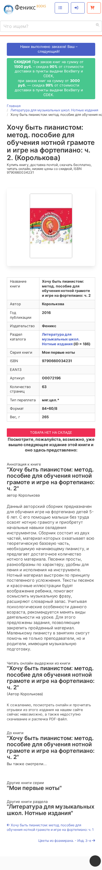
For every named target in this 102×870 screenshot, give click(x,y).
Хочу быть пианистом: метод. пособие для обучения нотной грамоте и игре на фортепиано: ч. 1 (50, 827)
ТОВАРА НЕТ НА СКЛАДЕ (51, 432)
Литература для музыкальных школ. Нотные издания (61, 339)
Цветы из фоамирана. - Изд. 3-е (65, 840)
